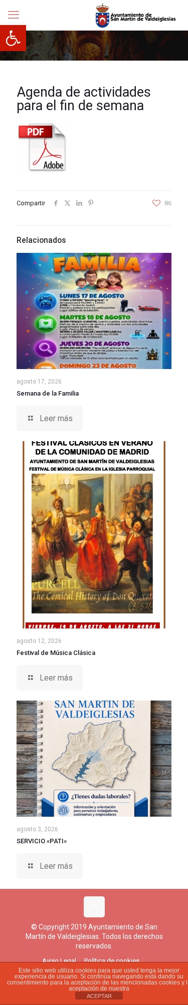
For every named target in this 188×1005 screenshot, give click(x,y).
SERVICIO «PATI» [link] (42, 841)
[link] (13, 38)
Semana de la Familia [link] (48, 393)
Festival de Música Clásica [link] (56, 652)
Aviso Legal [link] (59, 960)
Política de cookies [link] (111, 960)
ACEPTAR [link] (99, 996)
